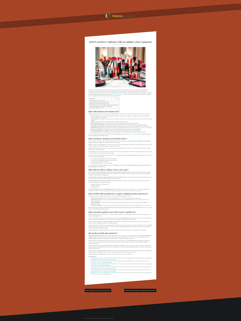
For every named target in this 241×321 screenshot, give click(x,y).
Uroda (127, 44)
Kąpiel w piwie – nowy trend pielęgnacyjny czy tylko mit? (104, 272)
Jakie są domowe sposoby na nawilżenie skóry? (99, 102)
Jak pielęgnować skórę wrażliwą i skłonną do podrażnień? (104, 266)
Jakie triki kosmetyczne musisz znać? (97, 100)
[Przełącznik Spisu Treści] (117, 99)
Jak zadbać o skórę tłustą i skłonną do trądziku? (102, 260)
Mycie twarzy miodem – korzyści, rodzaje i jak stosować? (98, 290)
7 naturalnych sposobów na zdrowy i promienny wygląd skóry (105, 269)
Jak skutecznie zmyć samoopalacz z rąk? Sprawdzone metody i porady (140, 290)
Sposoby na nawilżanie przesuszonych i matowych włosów (104, 263)
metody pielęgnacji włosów (117, 94)
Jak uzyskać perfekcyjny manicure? (97, 107)
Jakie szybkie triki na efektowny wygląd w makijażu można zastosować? (104, 104)
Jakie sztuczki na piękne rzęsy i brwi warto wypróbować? (101, 106)
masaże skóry (137, 189)
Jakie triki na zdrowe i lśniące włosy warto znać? (99, 103)
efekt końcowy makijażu (135, 134)
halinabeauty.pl (122, 44)
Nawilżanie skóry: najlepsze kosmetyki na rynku (102, 258)
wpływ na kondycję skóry (142, 127)
